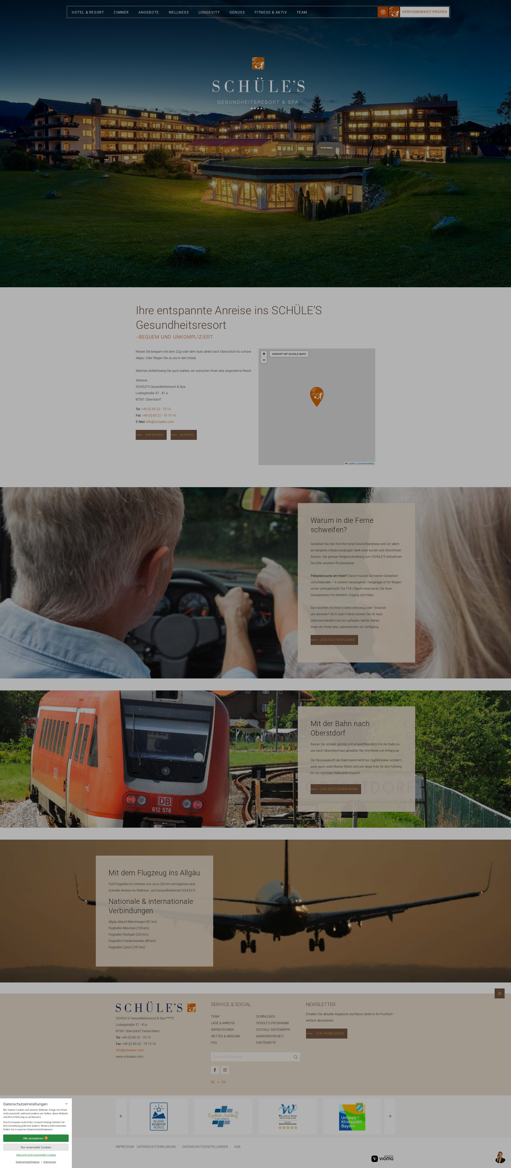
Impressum (49, 1162)
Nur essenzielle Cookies (36, 1147)
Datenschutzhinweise (28, 1162)
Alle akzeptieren (33, 1138)
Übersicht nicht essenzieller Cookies (36, 1155)
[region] (36, 1119)
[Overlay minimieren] (66, 1103)
